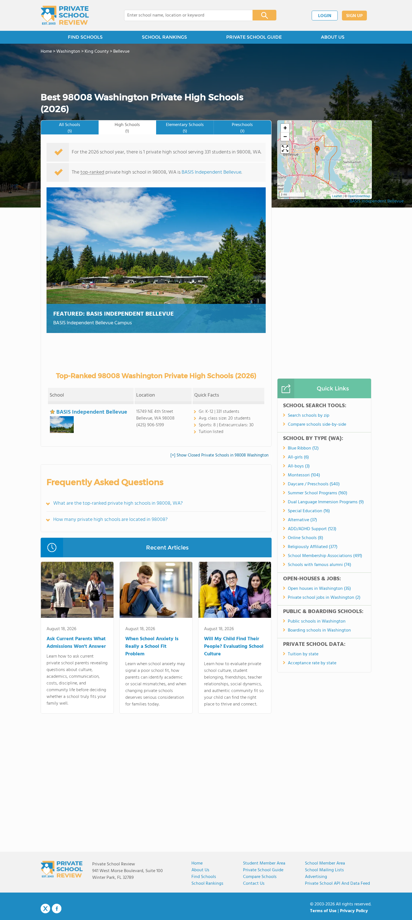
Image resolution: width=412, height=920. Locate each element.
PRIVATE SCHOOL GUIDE (254, 37)
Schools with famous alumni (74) (319, 565)
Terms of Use (323, 911)
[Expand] (285, 149)
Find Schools (203, 877)
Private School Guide (263, 870)
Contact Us (254, 883)
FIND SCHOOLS (85, 37)
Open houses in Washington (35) (319, 588)
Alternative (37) (302, 520)
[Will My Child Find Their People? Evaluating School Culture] (234, 591)
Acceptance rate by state (312, 663)
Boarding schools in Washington (319, 630)
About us (200, 870)
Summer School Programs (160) (317, 493)
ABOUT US (332, 37)
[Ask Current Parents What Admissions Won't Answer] (77, 591)
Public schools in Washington (317, 621)
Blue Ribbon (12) (303, 448)
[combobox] (184, 15)
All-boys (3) (299, 466)
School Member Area (325, 863)
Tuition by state (303, 654)
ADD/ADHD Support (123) (312, 529)
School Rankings (207, 883)
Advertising (316, 877)
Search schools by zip (308, 415)
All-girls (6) (298, 457)
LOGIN (324, 16)
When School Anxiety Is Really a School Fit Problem (152, 646)
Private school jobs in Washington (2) (324, 597)
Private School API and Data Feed (337, 883)
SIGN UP (354, 16)
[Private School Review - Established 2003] (65, 15)
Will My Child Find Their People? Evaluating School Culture (233, 646)
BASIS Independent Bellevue (376, 201)
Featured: (113, 314)
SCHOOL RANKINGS (164, 37)
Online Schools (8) (305, 538)
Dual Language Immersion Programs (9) (326, 502)
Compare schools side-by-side (317, 424)
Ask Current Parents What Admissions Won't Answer (76, 642)
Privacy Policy (354, 911)
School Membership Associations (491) (325, 556)
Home (197, 863)
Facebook (56, 908)
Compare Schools (260, 877)
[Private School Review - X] (45, 909)
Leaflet (337, 196)
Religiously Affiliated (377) (312, 547)
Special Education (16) (309, 511)
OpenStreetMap (359, 196)
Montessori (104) (304, 475)
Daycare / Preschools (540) (314, 484)
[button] (317, 150)
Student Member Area (264, 863)
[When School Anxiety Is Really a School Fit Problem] (156, 591)
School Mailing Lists (324, 870)
